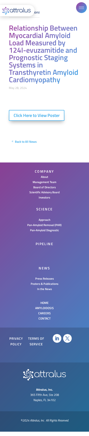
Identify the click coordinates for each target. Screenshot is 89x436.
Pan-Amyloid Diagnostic (44, 230)
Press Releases (44, 278)
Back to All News (26, 141)
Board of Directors (44, 187)
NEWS (44, 268)
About (44, 177)
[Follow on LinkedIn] (57, 338)
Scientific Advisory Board (44, 192)
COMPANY (44, 171)
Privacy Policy (16, 341)
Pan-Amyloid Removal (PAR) (44, 225)
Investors (44, 197)
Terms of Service (36, 341)
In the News (44, 289)
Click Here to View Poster (37, 115)
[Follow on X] (67, 338)
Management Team (44, 182)
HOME (44, 302)
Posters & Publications (44, 284)
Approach (44, 220)
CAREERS (44, 313)
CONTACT (44, 318)
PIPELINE (44, 243)
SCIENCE (44, 209)
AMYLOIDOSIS (44, 308)
